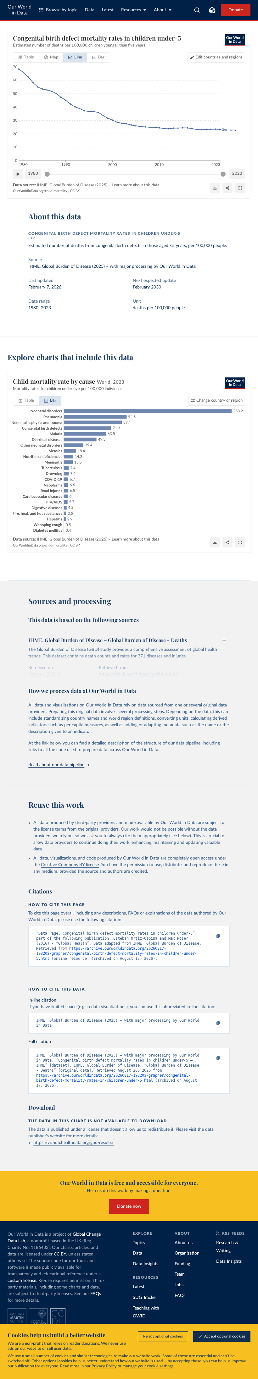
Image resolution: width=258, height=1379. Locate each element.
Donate (235, 10)
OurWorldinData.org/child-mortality (40, 191)
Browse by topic (61, 10)
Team (180, 1274)
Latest (108, 10)
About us (184, 1243)
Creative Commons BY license (70, 865)
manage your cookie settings (148, 1366)
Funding (182, 1264)
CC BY (75, 191)
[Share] (227, 188)
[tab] (26, 57)
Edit (219, 57)
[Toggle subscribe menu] (212, 10)
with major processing (131, 266)
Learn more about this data (135, 185)
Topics (139, 1243)
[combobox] (197, 10)
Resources (131, 10)
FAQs (95, 1294)
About (160, 10)
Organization (187, 1253)
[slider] (47, 174)
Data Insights (145, 1264)
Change (219, 400)
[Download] (215, 188)
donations (90, 1344)
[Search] (197, 10)
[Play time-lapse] (18, 174)
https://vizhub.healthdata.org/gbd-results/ (73, 1142)
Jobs (179, 1285)
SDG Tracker (145, 1297)
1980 (33, 174)
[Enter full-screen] (240, 188)
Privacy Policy (104, 1366)
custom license (22, 1280)
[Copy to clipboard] (212, 936)
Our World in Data (19, 9)
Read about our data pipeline (56, 765)
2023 (237, 174)
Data (89, 10)
